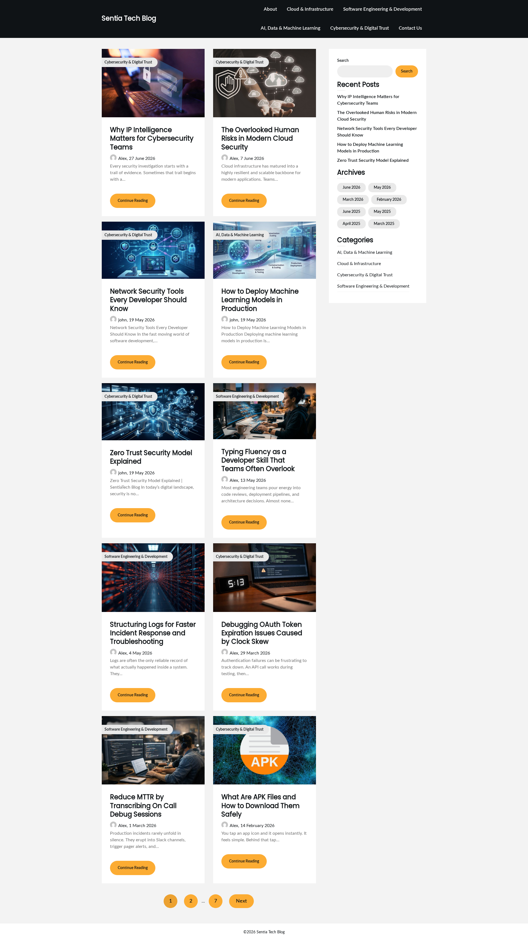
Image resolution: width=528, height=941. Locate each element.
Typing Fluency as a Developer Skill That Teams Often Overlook (258, 460)
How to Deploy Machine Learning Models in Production (260, 300)
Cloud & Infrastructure (310, 9)
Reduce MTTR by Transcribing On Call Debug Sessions (143, 805)
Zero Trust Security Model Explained (151, 457)
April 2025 (351, 224)
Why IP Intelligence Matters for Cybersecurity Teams (152, 138)
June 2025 (351, 212)
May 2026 (382, 188)
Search (343, 61)
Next (241, 901)
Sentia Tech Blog (129, 18)
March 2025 (384, 224)
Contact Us (410, 28)
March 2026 (353, 200)
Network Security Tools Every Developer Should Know (148, 300)
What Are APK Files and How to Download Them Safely (260, 805)
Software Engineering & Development (382, 9)
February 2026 (389, 200)
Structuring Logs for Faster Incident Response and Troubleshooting (153, 633)
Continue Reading (133, 201)
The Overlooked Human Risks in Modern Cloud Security (260, 138)
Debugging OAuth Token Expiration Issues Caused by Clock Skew (261, 633)
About (270, 9)
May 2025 (382, 212)
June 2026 (351, 188)
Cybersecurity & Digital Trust (359, 28)
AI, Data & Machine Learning (290, 28)
